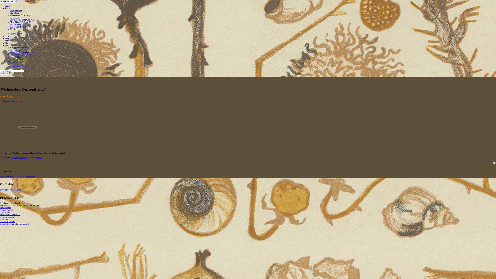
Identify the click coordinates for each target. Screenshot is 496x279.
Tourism (13, 29)
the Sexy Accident (19, 158)
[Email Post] (494, 163)
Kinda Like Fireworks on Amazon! (14, 224)
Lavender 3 (15, 17)
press (7, 45)
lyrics (7, 8)
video (7, 41)
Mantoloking (15, 24)
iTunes (39, 158)
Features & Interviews (19, 66)
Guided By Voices (7, 221)
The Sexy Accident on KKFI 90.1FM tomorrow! (20, 205)
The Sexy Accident (23, 1)
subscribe (4, 74)
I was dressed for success (10, 215)
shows (7, 36)
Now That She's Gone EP (21, 22)
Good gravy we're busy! (10, 203)
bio (6, 43)
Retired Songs (16, 34)
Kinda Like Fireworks (19, 27)
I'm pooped (4, 219)
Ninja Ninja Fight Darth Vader (22, 20)
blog (7, 38)
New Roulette (16, 10)
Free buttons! (5, 208)
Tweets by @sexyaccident (10, 190)
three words (5, 212)
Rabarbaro (14, 13)
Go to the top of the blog (25, 177)
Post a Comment (6, 177)
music (7, 6)
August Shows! (6, 210)
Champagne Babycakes (20, 15)
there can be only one (8, 217)
